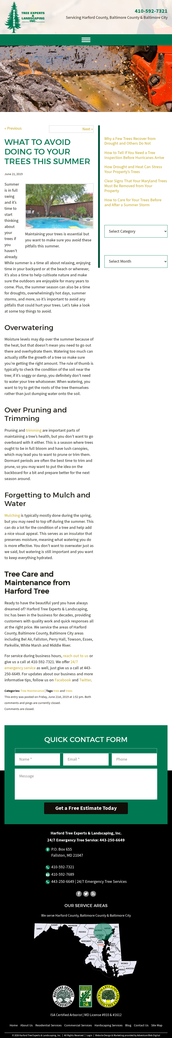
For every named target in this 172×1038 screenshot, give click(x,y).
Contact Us (141, 1025)
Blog (128, 1025)
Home (14, 1025)
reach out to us (75, 655)
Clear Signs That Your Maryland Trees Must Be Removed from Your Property (135, 185)
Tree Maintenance (32, 691)
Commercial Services (78, 1025)
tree (56, 691)
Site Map (156, 1025)
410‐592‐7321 (151, 11)
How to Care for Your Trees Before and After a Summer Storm (132, 202)
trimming (33, 430)
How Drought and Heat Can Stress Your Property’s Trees (133, 169)
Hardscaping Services (109, 1025)
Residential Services (48, 1025)
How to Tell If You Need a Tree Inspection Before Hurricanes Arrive (134, 155)
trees (69, 691)
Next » (87, 129)
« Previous (13, 128)
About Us (26, 1025)
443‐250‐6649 (112, 840)
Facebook (63, 680)
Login (89, 1035)
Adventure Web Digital (148, 1035)
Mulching (12, 515)
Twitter (85, 680)
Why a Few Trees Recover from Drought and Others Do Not (130, 141)
